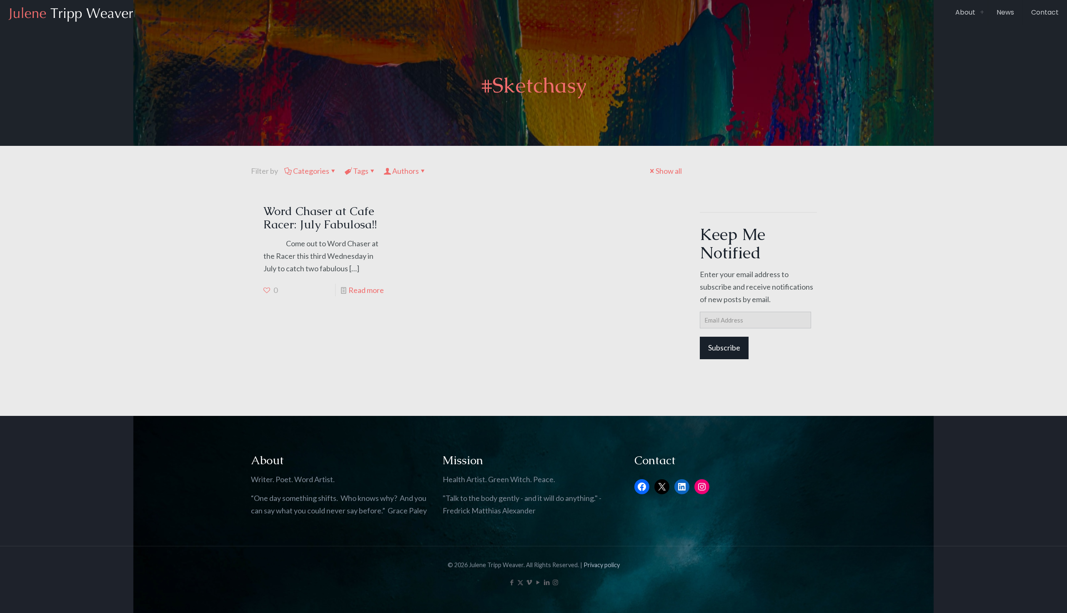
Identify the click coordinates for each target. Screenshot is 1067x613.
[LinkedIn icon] (547, 582)
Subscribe (724, 347)
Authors (405, 170)
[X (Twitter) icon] (520, 582)
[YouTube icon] (538, 582)
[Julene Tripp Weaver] (70, 12)
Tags (360, 170)
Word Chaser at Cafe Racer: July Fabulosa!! (320, 217)
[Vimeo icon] (529, 582)
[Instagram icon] (555, 582)
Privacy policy (602, 564)
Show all (669, 170)
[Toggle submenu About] (982, 12)
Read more (366, 290)
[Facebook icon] (511, 582)
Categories (311, 170)
